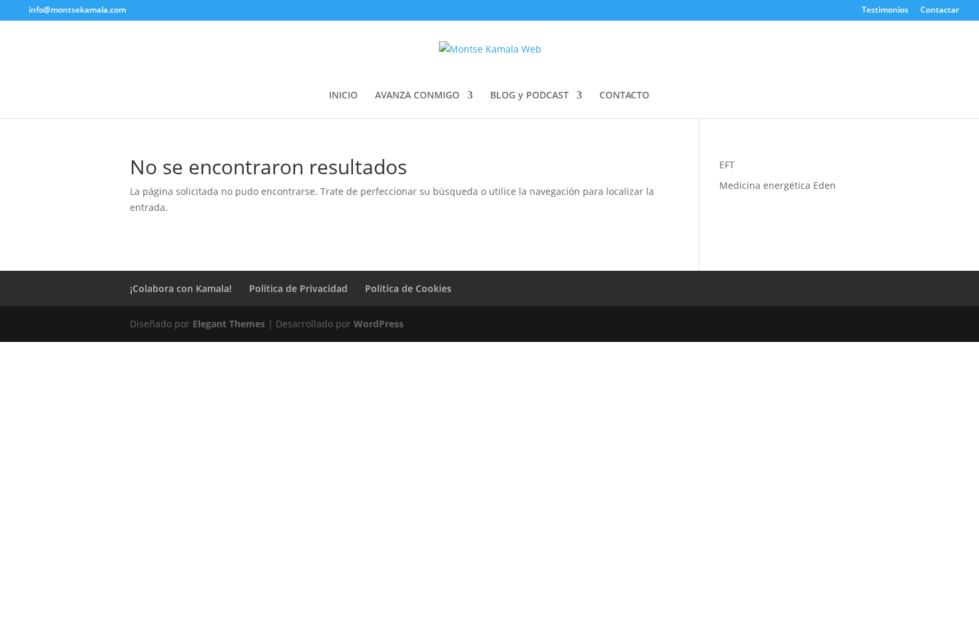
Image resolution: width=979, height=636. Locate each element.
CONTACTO (624, 95)
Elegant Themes (228, 323)
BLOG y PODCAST (529, 95)
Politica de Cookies (408, 288)
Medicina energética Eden (777, 185)
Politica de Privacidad (298, 288)
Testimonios (885, 10)
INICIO (343, 95)
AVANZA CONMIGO (417, 95)
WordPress (379, 323)
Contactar (939, 10)
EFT (727, 164)
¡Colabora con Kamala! (181, 288)
